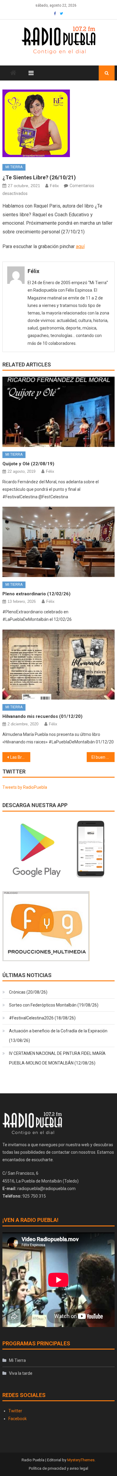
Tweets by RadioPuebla (24, 787)
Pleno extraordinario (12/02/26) (36, 594)
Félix (54, 185)
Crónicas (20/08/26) (28, 992)
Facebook (17, 1418)
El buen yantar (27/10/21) (103, 757)
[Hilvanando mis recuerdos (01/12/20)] (58, 665)
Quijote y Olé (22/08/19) (28, 463)
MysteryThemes (80, 1460)
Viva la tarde (20, 1373)
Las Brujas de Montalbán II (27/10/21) (20, 757)
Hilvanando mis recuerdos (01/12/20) (42, 716)
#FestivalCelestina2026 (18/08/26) (42, 1018)
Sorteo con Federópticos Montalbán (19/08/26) (53, 1005)
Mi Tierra (13, 167)
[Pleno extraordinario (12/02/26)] (58, 542)
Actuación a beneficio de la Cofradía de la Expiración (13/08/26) (58, 1035)
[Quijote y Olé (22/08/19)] (58, 412)
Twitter (15, 1410)
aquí (80, 246)
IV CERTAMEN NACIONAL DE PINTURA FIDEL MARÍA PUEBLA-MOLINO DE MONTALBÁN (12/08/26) (57, 1058)
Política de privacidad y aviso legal (58, 1468)
